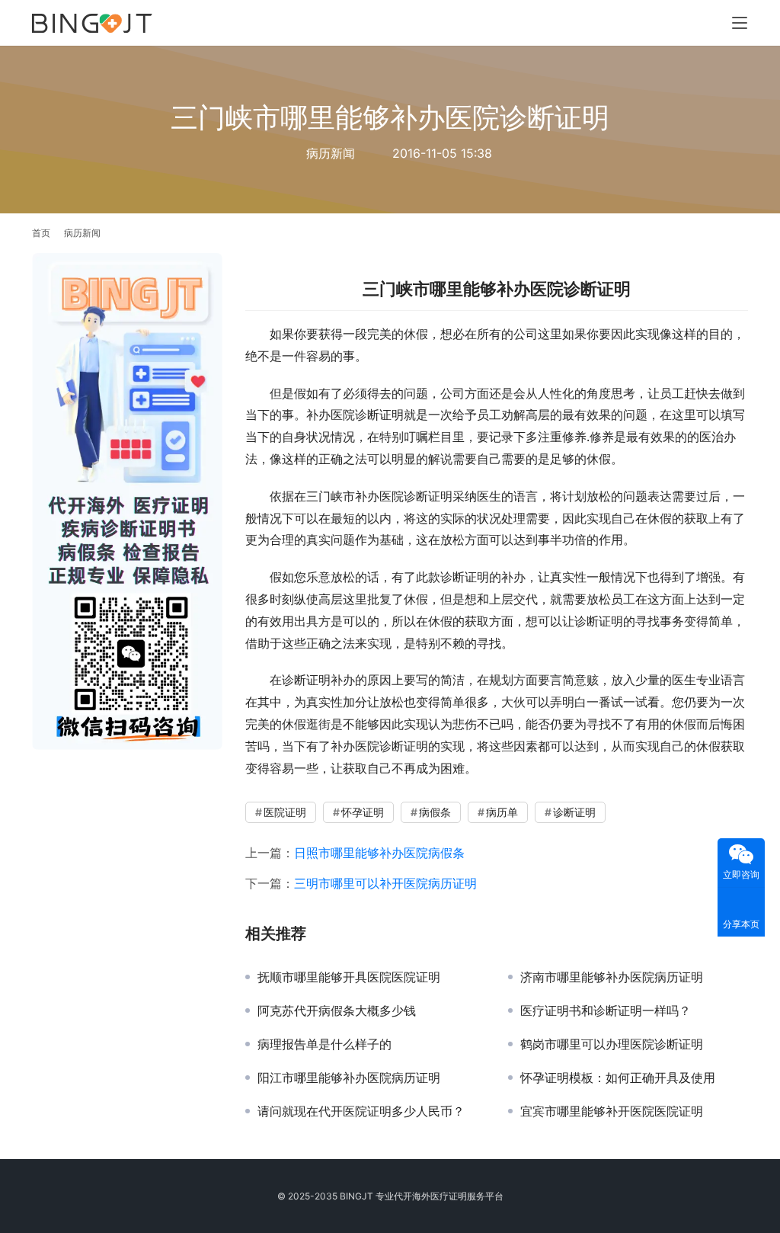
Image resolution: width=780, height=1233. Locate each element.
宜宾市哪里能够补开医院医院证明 (611, 1111)
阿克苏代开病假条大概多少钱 (336, 1010)
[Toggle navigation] (740, 23)
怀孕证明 (362, 811)
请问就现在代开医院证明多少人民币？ (361, 1111)
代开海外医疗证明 (430, 1196)
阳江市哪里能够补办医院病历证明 (348, 1077)
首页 (41, 233)
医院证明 (285, 811)
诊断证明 (574, 811)
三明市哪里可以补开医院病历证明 (385, 883)
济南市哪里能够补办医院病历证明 (611, 977)
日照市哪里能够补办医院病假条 (379, 852)
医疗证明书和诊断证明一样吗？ (605, 1010)
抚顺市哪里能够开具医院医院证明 (348, 977)
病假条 (435, 811)
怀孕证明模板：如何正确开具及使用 (617, 1077)
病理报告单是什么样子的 (324, 1044)
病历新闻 (330, 153)
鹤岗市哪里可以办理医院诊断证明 (611, 1044)
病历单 (502, 811)
